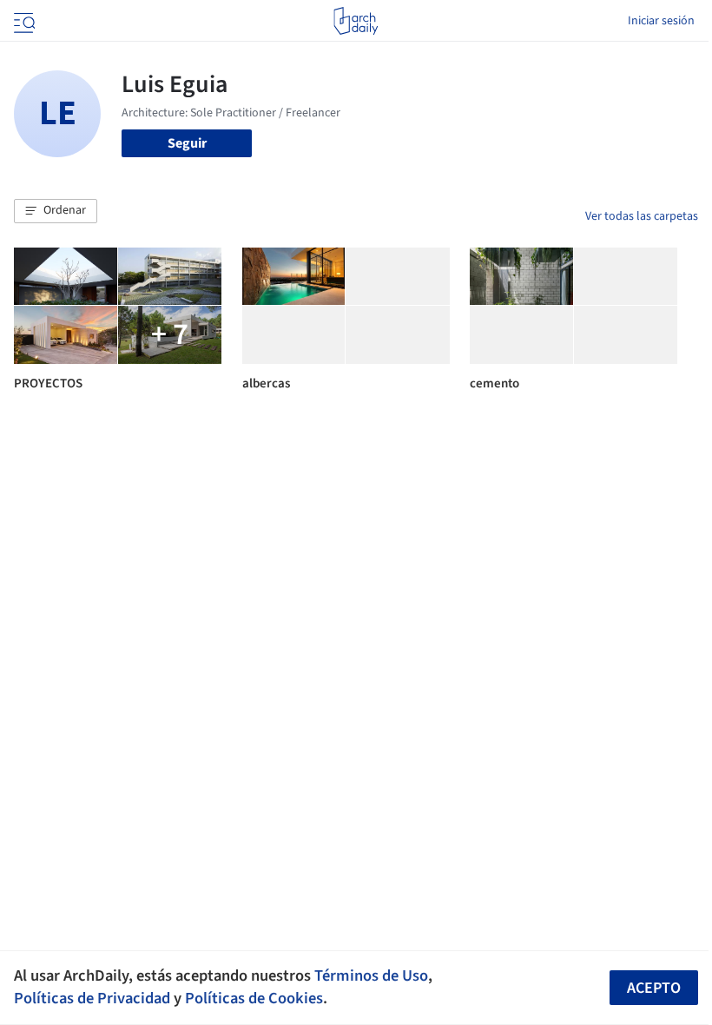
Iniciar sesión (661, 21)
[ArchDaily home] (355, 21)
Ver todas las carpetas (641, 216)
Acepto (654, 988)
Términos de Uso (371, 975)
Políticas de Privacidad (92, 998)
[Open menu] (22, 21)
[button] (55, 211)
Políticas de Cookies (254, 998)
